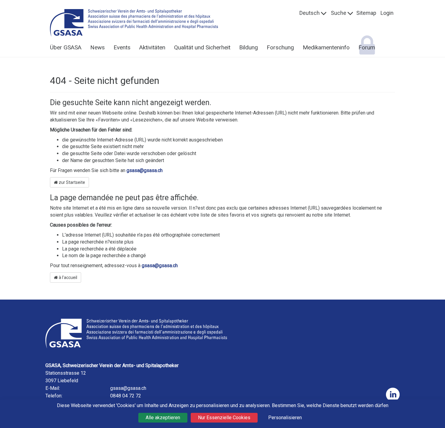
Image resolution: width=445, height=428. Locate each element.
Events (122, 47)
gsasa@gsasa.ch (145, 170)
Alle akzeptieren (163, 417)
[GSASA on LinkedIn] (393, 394)
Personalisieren (285, 417)
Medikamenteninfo (326, 47)
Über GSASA (65, 47)
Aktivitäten (152, 47)
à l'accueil (67, 277)
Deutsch (309, 13)
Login (387, 13)
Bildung (248, 47)
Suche (338, 13)
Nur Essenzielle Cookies (224, 417)
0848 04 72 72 (125, 396)
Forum (366, 47)
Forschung (280, 47)
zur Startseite (71, 182)
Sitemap (366, 13)
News (97, 47)
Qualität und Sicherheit (202, 47)
